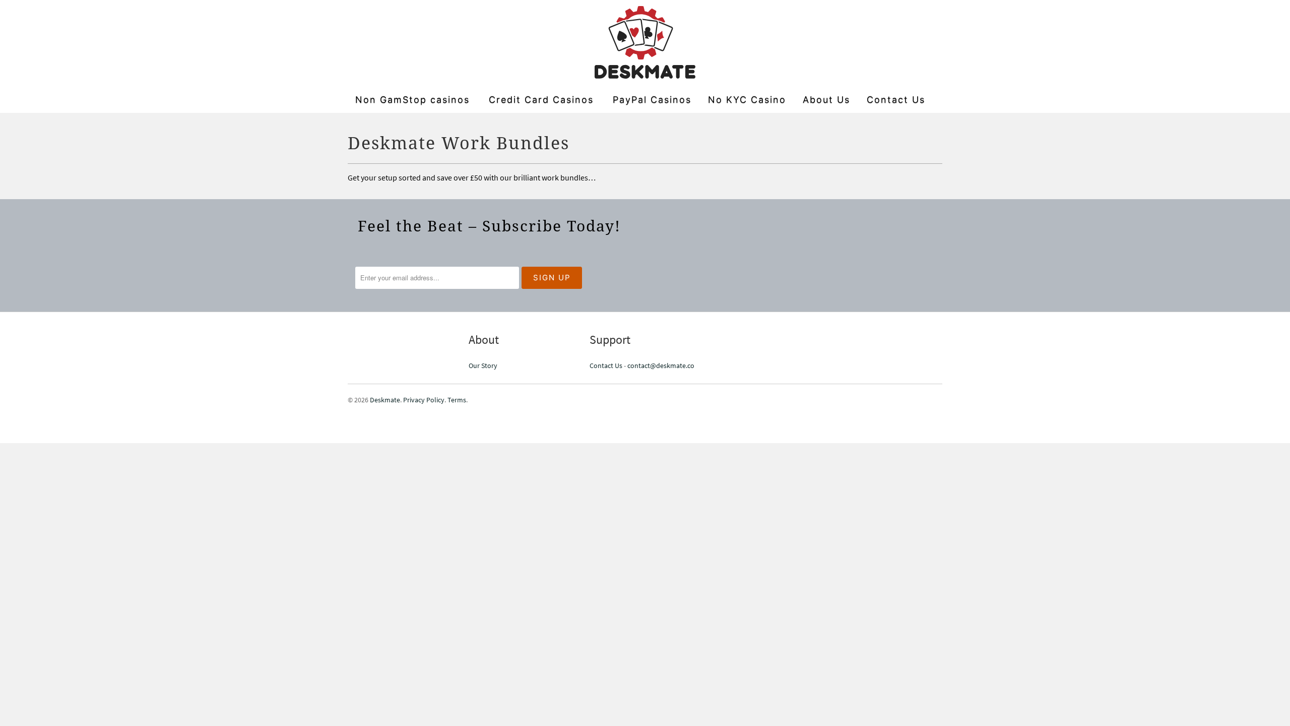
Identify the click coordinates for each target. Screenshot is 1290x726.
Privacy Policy (423, 399)
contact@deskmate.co (660, 365)
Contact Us (896, 99)
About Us (826, 99)
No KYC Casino (747, 99)
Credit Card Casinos (541, 99)
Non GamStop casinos (412, 99)
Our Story (483, 365)
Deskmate (385, 399)
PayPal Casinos (652, 99)
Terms (456, 399)
